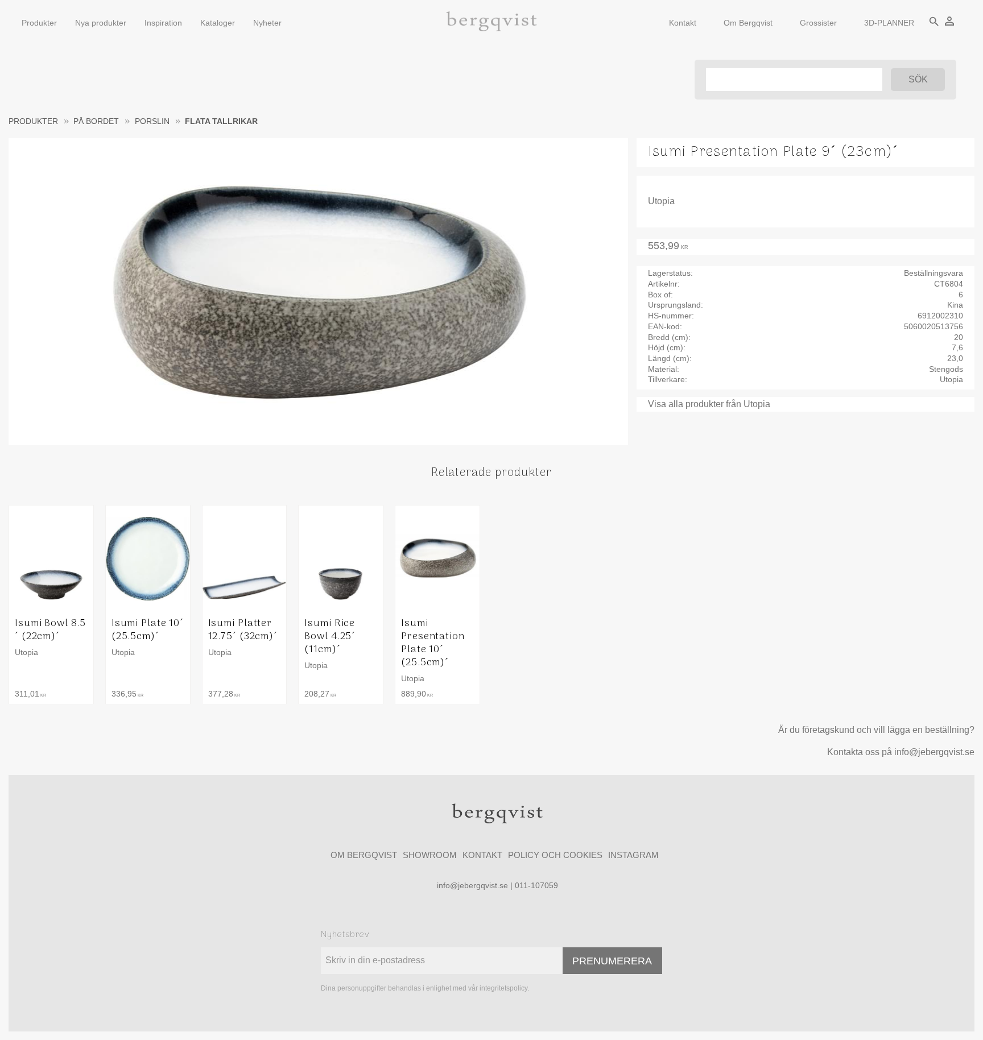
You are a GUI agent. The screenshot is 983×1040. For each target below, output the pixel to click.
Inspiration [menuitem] (163, 22)
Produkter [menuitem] (39, 22)
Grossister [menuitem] (818, 22)
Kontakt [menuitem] (682, 22)
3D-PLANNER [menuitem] (889, 22)
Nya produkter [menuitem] (100, 22)
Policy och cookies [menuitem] (555, 855)
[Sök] (918, 79)
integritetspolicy (503, 988)
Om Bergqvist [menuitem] (748, 22)
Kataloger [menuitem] (217, 22)
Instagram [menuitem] (633, 855)
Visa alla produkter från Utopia (709, 404)
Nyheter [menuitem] (267, 22)
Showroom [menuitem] (430, 855)
